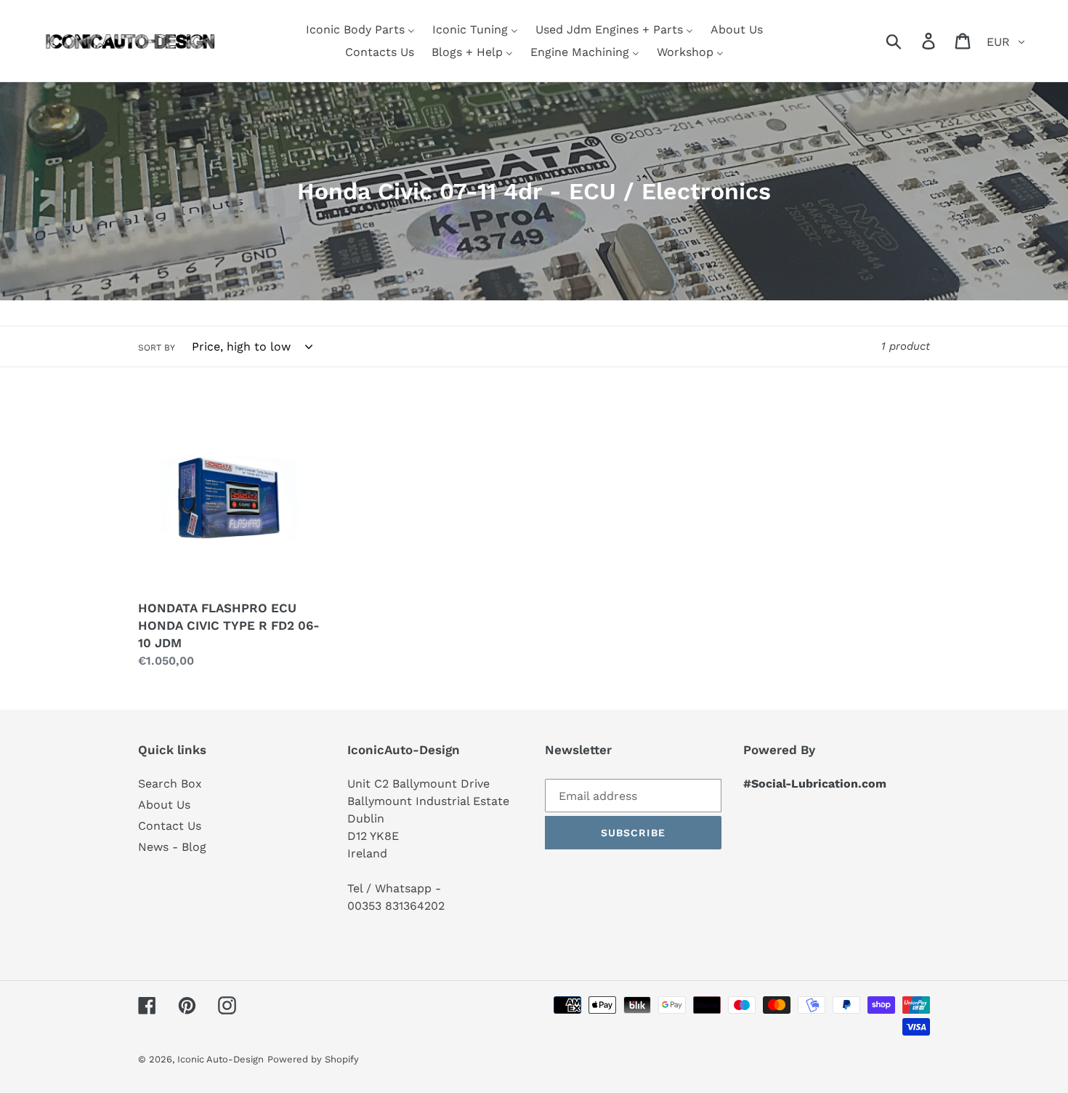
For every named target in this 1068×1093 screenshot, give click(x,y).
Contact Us (169, 826)
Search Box (170, 783)
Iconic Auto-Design (220, 1059)
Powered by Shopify (313, 1059)
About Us (164, 805)
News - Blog (172, 847)
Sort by (156, 348)
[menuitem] (360, 29)
